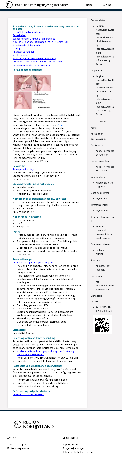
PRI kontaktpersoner (18, 448)
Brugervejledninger (74, 448)
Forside (88, 4)
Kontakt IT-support (17, 444)
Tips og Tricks (71, 444)
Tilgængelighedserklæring (78, 452)
